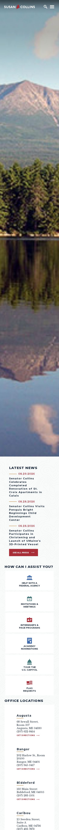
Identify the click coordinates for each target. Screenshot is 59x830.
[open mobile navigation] (52, 6)
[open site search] (45, 7)
